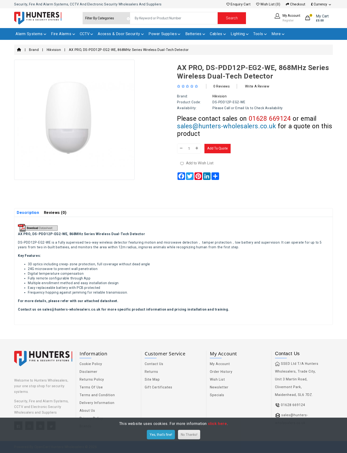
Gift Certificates (158, 387)
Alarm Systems (29, 34)
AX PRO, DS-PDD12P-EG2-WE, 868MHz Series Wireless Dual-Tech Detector (129, 50)
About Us (87, 410)
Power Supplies (162, 34)
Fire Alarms (61, 34)
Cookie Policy (91, 364)
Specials (217, 395)
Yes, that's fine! (161, 434)
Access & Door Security (119, 34)
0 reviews (221, 86)
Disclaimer (88, 372)
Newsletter (219, 387)
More (276, 34)
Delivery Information (97, 403)
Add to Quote (217, 148)
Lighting (238, 34)
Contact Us (154, 364)
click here (217, 423)
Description (28, 212)
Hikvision (54, 50)
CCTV (84, 34)
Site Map (152, 379)
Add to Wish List (199, 163)
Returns (151, 372)
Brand (34, 50)
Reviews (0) (55, 212)
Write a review (257, 86)
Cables (216, 34)
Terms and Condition (97, 395)
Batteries (193, 34)
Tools (258, 34)
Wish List (217, 379)
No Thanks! (189, 434)
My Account (220, 364)
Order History (221, 372)
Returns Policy (92, 379)
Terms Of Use (91, 387)
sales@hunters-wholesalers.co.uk (226, 126)
